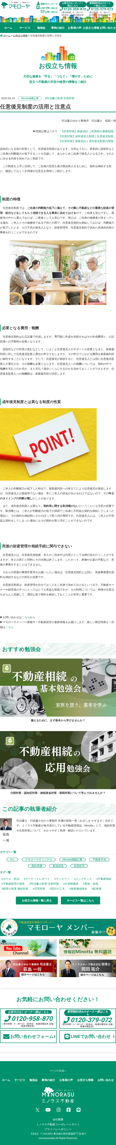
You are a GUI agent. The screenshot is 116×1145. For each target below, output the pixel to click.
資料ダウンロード (49, 4)
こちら (26, 617)
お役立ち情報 (91, 27)
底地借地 (58, 865)
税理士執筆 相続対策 (15, 888)
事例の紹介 (58, 27)
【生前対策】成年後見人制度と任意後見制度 (86, 136)
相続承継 (36, 865)
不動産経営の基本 (14, 883)
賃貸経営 (79, 865)
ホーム (8, 27)
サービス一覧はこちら (80, 900)
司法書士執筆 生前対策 (45, 883)
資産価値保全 (79, 888)
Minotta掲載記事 (72, 859)
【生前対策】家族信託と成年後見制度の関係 (86, 141)
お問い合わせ (51, 12)
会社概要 (58, 1119)
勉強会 (41, 27)
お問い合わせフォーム (32, 1036)
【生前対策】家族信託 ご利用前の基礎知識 (87, 131)
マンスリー (62, 878)
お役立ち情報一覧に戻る (37, 900)
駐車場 (97, 888)
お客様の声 (74, 27)
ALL (12, 859)
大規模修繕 (71, 883)
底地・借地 (91, 883)
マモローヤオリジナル (38, 859)
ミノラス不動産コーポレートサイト (58, 1124)
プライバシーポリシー (58, 1129)
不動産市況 (99, 859)
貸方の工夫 (58, 888)
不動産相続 (104, 878)
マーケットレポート (37, 878)
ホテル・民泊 (11, 878)
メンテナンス (84, 878)
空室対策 (39, 888)
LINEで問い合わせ (49, 8)
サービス (24, 27)
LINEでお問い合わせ (91, 1036)
